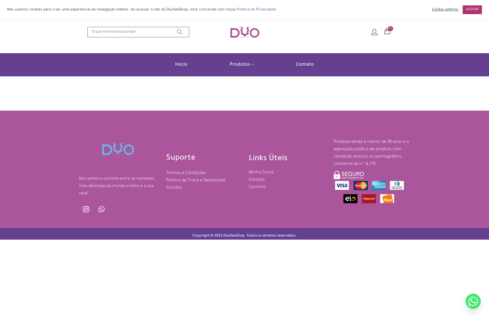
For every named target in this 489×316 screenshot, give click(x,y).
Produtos (240, 64)
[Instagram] (86, 209)
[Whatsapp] (102, 209)
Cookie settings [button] (445, 10)
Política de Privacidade (256, 10)
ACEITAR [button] (472, 10)
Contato (305, 64)
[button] (387, 31)
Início (181, 64)
